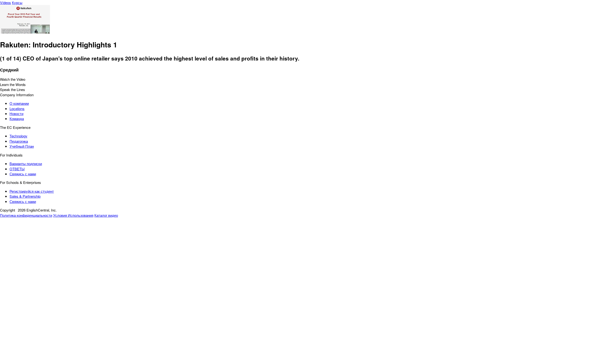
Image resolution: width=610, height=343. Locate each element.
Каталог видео (106, 215)
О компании (19, 103)
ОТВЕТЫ (17, 168)
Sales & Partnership (25, 196)
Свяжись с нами (23, 173)
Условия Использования (73, 215)
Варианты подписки (26, 163)
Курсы (17, 2)
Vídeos (5, 2)
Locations (17, 108)
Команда (17, 118)
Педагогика (19, 141)
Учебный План (22, 146)
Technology (18, 135)
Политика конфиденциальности (26, 215)
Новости (16, 113)
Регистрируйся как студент (32, 191)
